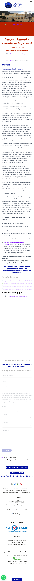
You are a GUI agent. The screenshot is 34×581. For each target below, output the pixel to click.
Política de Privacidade (14, 552)
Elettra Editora (16, 556)
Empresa (5, 552)
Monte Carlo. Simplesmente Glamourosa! (16, 360)
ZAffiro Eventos (25, 492)
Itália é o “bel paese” (10, 457)
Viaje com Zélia (10, 490)
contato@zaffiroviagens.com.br (19, 505)
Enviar (7, 450)
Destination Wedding (21, 490)
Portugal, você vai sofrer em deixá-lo (18, 460)
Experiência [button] (15, 489)
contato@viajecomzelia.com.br (17, 50)
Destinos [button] (5, 489)
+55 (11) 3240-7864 (19, 503)
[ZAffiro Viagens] (13, 8)
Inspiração (5, 422)
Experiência (5, 414)
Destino (4, 407)
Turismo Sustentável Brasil (10, 492)
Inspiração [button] (24, 489)
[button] (3, 577)
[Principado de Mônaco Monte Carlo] (17, 281)
